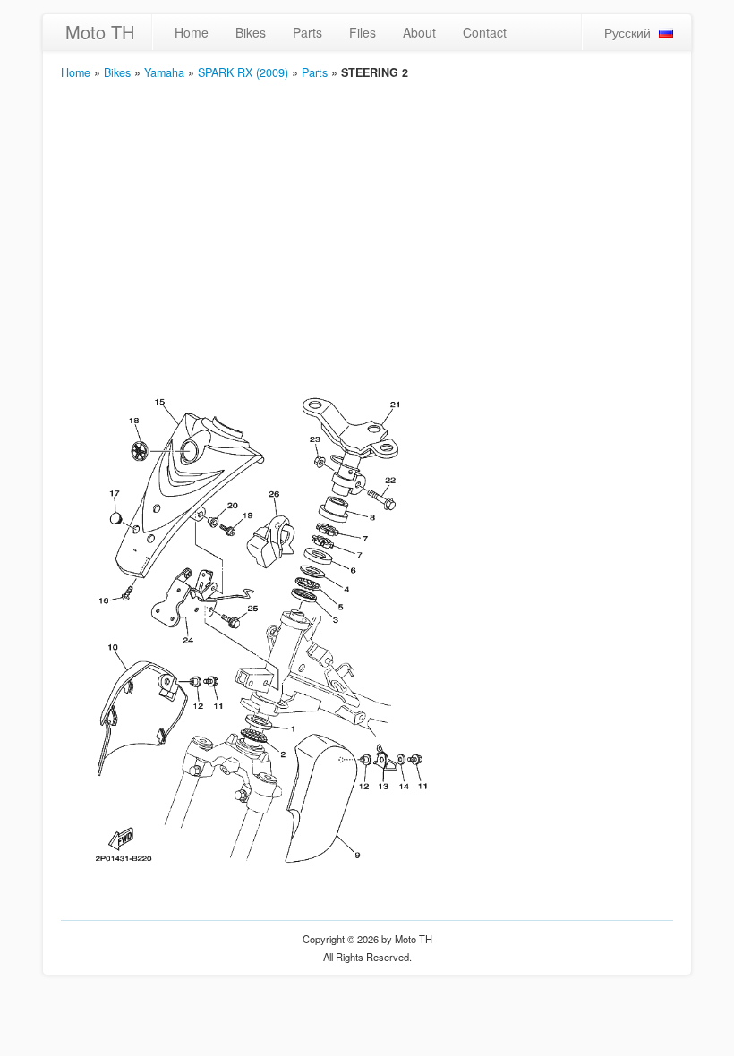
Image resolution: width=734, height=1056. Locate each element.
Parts (307, 32)
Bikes (250, 32)
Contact (485, 32)
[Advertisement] (367, 215)
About (419, 32)
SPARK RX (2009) (243, 72)
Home (192, 32)
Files (362, 32)
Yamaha (164, 72)
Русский (627, 32)
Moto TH (99, 32)
